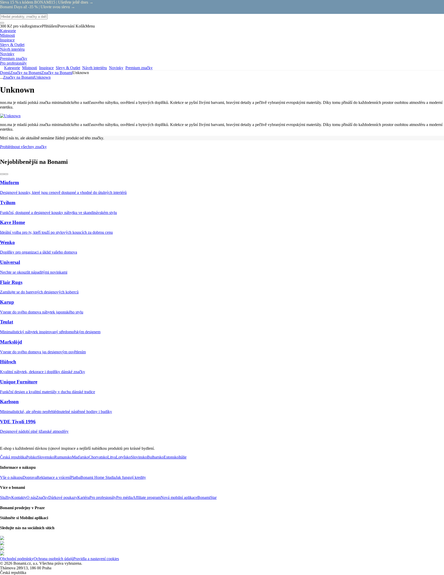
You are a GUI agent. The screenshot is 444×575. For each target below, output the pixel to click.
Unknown (42, 77)
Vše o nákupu (11, 477)
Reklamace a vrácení (53, 477)
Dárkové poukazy (62, 497)
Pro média (124, 497)
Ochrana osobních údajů (53, 558)
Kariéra (83, 497)
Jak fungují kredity (131, 477)
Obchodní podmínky (17, 558)
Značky (42, 497)
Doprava (30, 477)
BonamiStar (207, 497)
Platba (75, 477)
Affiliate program (147, 497)
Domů (5, 72)
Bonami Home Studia (98, 477)
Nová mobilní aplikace (179, 497)
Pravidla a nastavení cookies (96, 558)
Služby (5, 497)
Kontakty (18, 497)
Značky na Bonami (56, 72)
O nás (31, 497)
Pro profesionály (102, 497)
